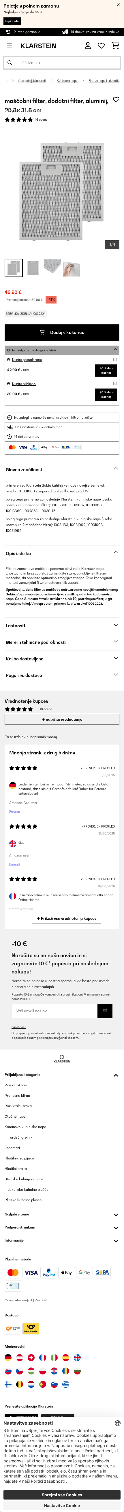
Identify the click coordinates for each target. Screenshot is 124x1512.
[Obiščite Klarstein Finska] (8, 1384)
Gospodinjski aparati (32, 80)
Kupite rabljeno (24, 384)
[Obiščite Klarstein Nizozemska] (31, 1384)
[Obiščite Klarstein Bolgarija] (77, 1371)
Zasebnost (19, 1027)
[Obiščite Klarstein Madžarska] (31, 1371)
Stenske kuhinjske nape (24, 1179)
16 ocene (41, 119)
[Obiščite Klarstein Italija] (54, 1357)
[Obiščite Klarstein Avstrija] (19, 1357)
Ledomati (12, 1148)
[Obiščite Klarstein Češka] (19, 1371)
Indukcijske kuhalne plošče (26, 1189)
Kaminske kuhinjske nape (25, 1127)
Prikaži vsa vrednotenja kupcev (68, 918)
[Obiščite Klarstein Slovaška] (8, 1371)
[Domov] (11, 80)
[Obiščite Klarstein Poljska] (42, 1371)
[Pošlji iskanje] (9, 62)
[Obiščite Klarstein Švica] (31, 1357)
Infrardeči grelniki (19, 1137)
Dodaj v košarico (66, 332)
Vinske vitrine (16, 1085)
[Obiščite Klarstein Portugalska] (42, 1384)
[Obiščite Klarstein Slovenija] (54, 1384)
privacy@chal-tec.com (63, 1037)
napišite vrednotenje (63, 719)
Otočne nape (15, 1116)
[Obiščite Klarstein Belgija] (19, 1384)
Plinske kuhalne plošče (23, 1200)
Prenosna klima (17, 1095)
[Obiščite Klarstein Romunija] (65, 1371)
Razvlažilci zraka (18, 1106)
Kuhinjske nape (67, 80)
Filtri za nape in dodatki (104, 80)
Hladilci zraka (16, 1168)
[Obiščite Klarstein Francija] (42, 1357)
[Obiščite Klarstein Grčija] (65, 1385)
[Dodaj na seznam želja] (116, 99)
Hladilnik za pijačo (19, 1158)
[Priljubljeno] (101, 46)
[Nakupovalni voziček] (115, 46)
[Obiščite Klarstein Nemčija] (8, 1357)
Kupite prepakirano (27, 360)
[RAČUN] (88, 45)
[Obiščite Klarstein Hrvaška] (54, 1371)
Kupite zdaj (12, 21)
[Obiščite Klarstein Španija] (65, 1357)
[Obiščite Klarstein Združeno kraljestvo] (77, 1357)
